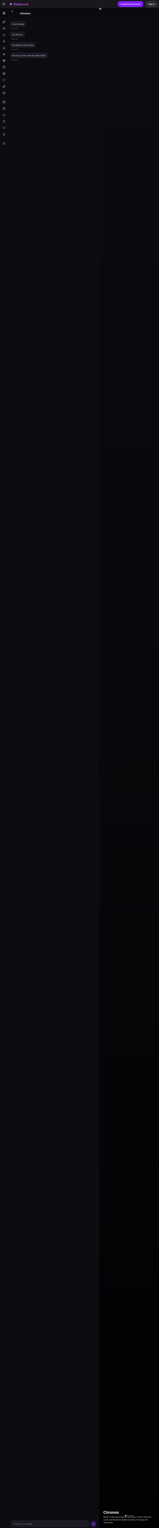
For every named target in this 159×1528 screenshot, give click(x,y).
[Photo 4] (130, 1515)
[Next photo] (154, 767)
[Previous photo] (103, 767)
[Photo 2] (127, 1515)
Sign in (151, 4)
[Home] (4, 13)
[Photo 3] (129, 1515)
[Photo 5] (132, 1515)
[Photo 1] (125, 1515)
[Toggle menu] (3, 4)
